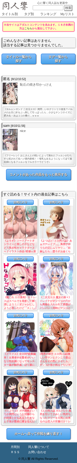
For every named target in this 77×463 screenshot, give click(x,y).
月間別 (15, 447)
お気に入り (20, 202)
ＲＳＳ (15, 452)
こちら (28, 28)
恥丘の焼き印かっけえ (36, 84)
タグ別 (29, 14)
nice (23, 131)
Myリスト (67, 14)
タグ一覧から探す (58, 59)
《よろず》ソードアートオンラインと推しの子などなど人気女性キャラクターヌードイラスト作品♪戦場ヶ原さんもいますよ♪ (20, 248)
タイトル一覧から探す (19, 59)
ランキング (48, 14)
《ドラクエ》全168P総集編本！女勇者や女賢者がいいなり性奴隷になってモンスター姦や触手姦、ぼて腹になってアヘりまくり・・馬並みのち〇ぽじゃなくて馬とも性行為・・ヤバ (20, 364)
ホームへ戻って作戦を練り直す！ (39, 433)
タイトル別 (10, 14)
